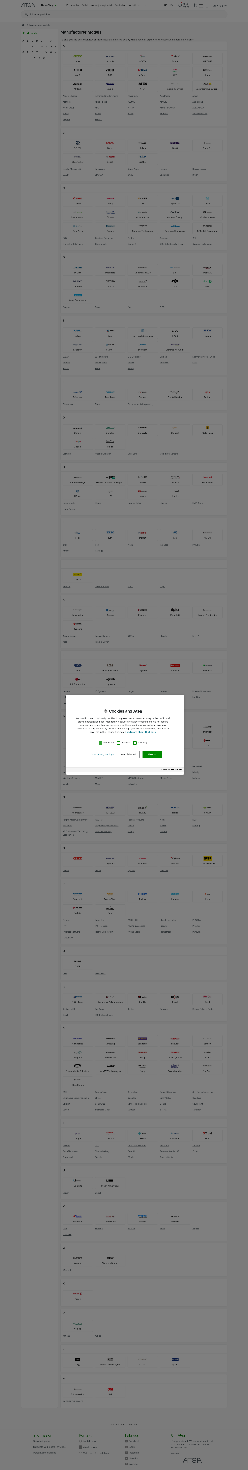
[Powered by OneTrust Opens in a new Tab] (172, 770)
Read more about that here (140, 732)
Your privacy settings (103, 754)
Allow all (152, 754)
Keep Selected (128, 754)
